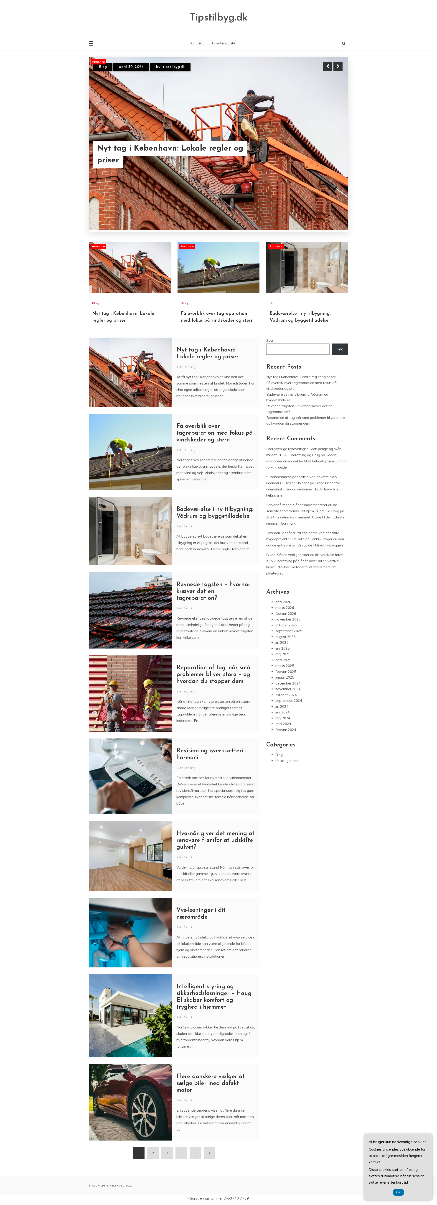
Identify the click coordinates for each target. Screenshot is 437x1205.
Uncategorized (286, 761)
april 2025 (283, 660)
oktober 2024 (286, 695)
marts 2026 (284, 608)
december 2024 (287, 683)
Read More (329, 154)
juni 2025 (282, 648)
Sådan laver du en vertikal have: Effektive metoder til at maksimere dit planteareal (302, 567)
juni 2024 (282, 712)
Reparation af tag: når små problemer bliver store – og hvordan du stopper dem (213, 675)
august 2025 (285, 637)
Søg (269, 340)
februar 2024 (285, 730)
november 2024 (287, 689)
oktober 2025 (286, 625)
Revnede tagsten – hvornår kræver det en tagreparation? (213, 592)
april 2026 (283, 602)
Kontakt (196, 43)
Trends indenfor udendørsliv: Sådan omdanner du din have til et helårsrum (303, 489)
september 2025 (288, 631)
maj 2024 (282, 718)
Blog (103, 67)
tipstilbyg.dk (176, 67)
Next (338, 66)
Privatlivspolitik (224, 43)
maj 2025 (282, 654)
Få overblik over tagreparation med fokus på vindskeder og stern (164, 155)
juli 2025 (281, 643)
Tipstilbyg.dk (219, 18)
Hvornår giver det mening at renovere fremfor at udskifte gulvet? (215, 841)
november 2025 (287, 619)
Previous (327, 66)
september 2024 (288, 701)
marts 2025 (284, 666)
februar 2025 (285, 671)
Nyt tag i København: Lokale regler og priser (300, 377)
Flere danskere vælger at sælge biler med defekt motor (210, 1084)
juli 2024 (281, 706)
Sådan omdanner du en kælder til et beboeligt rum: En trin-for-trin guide (306, 461)
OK (398, 1192)
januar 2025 (284, 677)
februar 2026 (285, 613)
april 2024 (283, 724)
